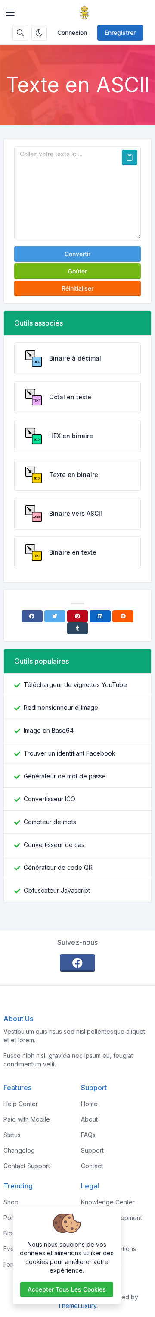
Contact (92, 1166)
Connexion (72, 32)
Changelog (19, 1150)
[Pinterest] (77, 616)
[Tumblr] (77, 628)
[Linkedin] (100, 616)
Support (92, 1150)
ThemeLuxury (77, 1305)
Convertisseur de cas (54, 844)
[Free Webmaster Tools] (84, 12)
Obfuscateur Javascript (57, 890)
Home (89, 1103)
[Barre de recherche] (20, 33)
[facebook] (77, 963)
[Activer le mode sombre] (39, 33)
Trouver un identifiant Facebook (69, 753)
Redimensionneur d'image (61, 707)
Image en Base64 (49, 730)
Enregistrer (120, 32)
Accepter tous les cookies (67, 1289)
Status (12, 1134)
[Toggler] (10, 12)
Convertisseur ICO (49, 799)
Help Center (20, 1103)
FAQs (88, 1134)
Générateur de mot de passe (65, 776)
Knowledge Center (108, 1202)
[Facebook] (32, 616)
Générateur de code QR (58, 867)
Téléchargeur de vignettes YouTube (75, 684)
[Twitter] (54, 616)
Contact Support (26, 1166)
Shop (11, 1202)
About (89, 1119)
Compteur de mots (50, 821)
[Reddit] (122, 616)
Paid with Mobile (26, 1119)
